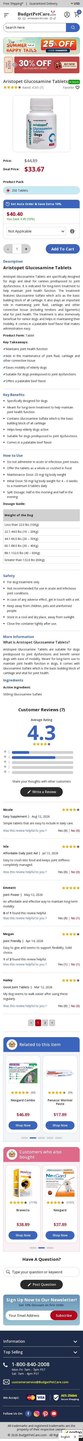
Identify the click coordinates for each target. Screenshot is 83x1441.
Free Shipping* (13, 3)
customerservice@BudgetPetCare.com (40, 1382)
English (65, 1437)
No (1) (75, 918)
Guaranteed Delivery (43, 3)
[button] (24, 1137)
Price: (7, 161)
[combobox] (69, 1437)
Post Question (44, 1284)
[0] (76, 17)
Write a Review (44, 791)
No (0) (75, 831)
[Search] (73, 27)
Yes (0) (63, 831)
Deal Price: (11, 169)
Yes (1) (63, 964)
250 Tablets (20, 190)
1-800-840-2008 (31, 1364)
